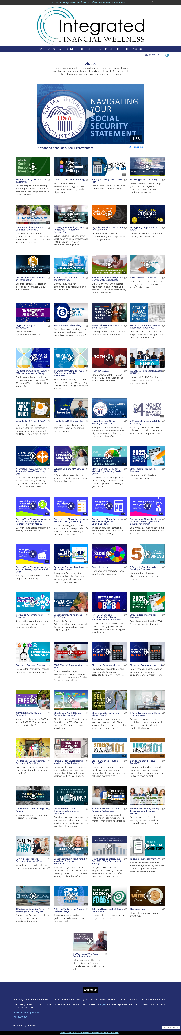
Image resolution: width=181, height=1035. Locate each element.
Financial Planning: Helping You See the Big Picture (68, 762)
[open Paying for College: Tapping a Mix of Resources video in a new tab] (87, 567)
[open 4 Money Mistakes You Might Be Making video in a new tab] (163, 421)
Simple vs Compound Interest (108, 665)
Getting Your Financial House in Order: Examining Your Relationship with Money (31, 521)
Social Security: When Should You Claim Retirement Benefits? (69, 861)
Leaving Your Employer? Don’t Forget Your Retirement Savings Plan (70, 229)
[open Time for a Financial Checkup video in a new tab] (49, 665)
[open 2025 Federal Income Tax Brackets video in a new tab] (163, 469)
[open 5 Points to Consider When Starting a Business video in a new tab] (163, 567)
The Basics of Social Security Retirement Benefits (30, 762)
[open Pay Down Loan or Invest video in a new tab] (163, 277)
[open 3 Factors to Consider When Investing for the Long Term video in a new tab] (49, 909)
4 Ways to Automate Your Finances (29, 616)
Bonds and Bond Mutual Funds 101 (143, 762)
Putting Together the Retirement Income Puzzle (30, 860)
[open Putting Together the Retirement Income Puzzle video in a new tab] (49, 859)
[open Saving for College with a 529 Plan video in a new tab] (125, 179)
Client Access (133, 49)
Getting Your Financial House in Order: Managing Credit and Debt (32, 569)
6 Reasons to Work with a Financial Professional (105, 809)
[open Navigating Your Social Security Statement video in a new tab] (125, 421)
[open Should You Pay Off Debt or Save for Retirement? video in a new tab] (87, 713)
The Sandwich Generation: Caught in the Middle (29, 228)
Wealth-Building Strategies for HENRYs (146, 372)
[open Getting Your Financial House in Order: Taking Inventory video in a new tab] (87, 519)
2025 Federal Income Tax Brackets (143, 470)
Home (41, 49)
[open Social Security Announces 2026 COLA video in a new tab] (87, 615)
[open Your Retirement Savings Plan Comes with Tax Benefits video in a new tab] (125, 277)
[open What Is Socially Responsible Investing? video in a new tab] (49, 179)
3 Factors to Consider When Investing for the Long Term (30, 910)
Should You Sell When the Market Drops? (106, 714)
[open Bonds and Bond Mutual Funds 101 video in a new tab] (163, 761)
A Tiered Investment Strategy (69, 179)
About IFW (54, 49)
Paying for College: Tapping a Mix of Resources (69, 568)
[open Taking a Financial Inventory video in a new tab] (163, 859)
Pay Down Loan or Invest (143, 277)
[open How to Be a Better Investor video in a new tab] (87, 421)
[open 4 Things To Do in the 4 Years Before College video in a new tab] (87, 909)
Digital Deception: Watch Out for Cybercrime (107, 228)
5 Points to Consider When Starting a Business (144, 568)
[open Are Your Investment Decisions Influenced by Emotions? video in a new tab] (87, 808)
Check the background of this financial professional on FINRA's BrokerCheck (89, 2)
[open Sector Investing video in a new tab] (125, 567)
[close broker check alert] (153, 2)
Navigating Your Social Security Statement (103, 422)
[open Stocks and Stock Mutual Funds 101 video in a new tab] (125, 761)
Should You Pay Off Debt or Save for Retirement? (68, 714)
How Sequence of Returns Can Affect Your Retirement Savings (106, 861)
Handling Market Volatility (143, 179)
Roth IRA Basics (100, 371)
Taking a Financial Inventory (145, 859)
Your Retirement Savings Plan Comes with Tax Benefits (107, 278)
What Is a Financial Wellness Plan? (69, 470)
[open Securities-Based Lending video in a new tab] (87, 325)
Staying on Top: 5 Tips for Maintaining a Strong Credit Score (106, 471)
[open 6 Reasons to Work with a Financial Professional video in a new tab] (125, 808)
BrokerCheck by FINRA (26, 1012)
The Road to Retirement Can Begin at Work (107, 326)
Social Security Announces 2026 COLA (68, 616)
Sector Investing (100, 567)
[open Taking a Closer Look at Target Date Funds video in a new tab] (125, 909)
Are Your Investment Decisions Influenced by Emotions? (66, 811)
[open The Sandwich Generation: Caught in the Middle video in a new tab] (49, 227)
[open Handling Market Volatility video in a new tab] (163, 179)
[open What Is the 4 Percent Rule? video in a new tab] (49, 421)
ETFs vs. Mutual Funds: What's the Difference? (70, 278)
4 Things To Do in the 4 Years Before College (69, 910)
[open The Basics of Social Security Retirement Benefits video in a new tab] (49, 761)
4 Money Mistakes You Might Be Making (145, 422)
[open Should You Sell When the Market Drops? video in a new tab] (125, 713)
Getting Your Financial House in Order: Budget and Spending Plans (107, 521)
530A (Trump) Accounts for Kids (68, 666)
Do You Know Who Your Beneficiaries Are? (85, 955)
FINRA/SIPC (20, 1017)
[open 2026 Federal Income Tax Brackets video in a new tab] (163, 615)
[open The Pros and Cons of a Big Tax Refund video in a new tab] (49, 808)
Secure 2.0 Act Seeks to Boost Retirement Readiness (146, 326)
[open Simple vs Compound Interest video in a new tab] (125, 665)
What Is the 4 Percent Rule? (31, 421)
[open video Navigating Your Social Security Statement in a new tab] (130, 147)
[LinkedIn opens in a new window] (167, 56)
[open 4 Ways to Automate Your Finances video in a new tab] (49, 615)
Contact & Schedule (79, 49)
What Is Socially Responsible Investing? (31, 180)
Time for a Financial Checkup (31, 665)
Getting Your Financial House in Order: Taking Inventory (69, 520)
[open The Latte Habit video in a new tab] (163, 909)
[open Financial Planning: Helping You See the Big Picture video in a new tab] (87, 761)
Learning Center (108, 49)
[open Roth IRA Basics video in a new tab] (125, 371)
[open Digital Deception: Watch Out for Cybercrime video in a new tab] (125, 227)
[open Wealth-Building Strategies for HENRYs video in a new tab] (163, 371)
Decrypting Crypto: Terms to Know (145, 228)
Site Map (32, 1025)
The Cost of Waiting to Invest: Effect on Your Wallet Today (31, 372)
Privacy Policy (19, 1025)
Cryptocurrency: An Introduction (26, 326)
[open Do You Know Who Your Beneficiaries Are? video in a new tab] (106, 954)
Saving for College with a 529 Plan (107, 180)
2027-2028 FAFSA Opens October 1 (28, 714)
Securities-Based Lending (67, 325)
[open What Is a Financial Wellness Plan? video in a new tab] (87, 469)
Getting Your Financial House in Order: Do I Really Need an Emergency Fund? (145, 521)
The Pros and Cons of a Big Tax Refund (32, 809)
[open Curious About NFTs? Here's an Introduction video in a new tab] (49, 277)
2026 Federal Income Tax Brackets (143, 616)
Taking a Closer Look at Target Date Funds (108, 910)
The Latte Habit (138, 909)
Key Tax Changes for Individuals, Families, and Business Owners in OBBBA (106, 617)
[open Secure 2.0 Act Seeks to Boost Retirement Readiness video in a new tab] (163, 325)
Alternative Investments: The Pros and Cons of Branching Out (31, 471)
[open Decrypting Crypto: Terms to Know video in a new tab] (163, 227)
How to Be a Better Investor (68, 421)
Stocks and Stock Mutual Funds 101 (105, 762)
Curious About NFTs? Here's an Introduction (30, 278)
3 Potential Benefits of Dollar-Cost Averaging (145, 714)
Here (103, 1004)
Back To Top (170, 1028)
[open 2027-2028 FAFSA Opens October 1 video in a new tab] (49, 713)
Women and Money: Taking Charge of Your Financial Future (144, 811)
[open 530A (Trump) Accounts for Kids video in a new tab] (87, 665)
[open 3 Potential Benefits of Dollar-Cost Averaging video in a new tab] (163, 713)
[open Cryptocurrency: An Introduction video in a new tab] (49, 325)
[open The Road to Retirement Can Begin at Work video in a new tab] (125, 325)
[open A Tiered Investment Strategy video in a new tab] (87, 179)
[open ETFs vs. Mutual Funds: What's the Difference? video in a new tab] (87, 277)
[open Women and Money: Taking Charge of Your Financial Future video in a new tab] (163, 808)
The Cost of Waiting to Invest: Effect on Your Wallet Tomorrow (69, 373)
